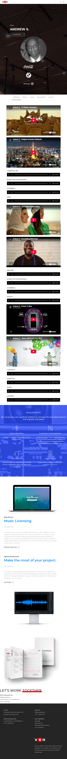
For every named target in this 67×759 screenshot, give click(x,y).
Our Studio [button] (7, 582)
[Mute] (53, 174)
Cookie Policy (38, 752)
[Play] (9, 174)
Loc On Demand (39, 727)
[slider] (57, 174)
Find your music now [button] (10, 547)
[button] (64, 2)
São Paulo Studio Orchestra (42, 725)
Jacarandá (37, 721)
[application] (33, 174)
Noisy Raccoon (39, 723)
